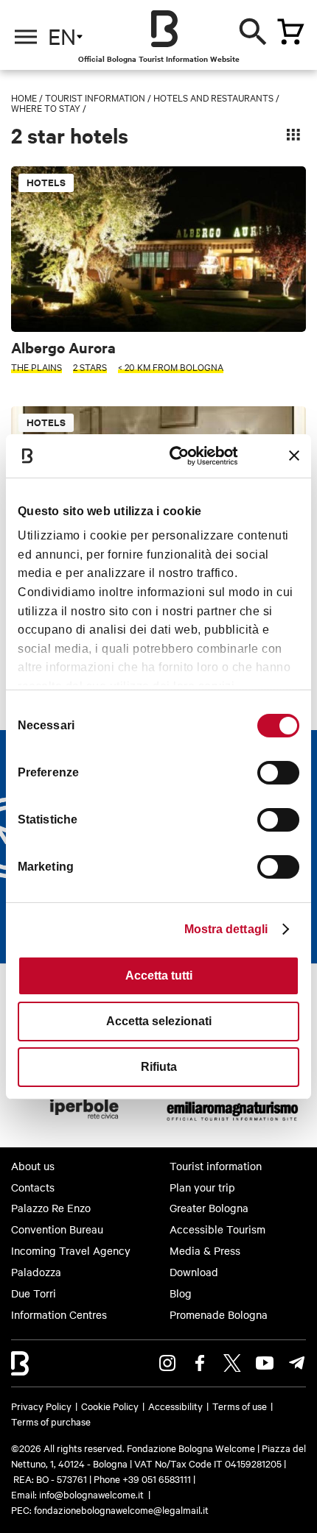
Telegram (297, 1363)
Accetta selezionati (159, 1021)
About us (33, 1165)
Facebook (200, 1363)
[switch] (278, 773)
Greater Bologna (209, 1207)
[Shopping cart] (290, 31)
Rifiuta (159, 1067)
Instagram (167, 1363)
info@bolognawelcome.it (91, 1494)
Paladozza (36, 1271)
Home (24, 97)
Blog (181, 1293)
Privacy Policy (41, 1405)
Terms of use (239, 1405)
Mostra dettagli (226, 929)
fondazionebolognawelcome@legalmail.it (121, 1509)
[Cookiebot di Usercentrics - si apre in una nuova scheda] (178, 455)
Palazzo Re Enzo (51, 1207)
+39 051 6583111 (157, 1478)
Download (194, 1271)
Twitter (232, 1363)
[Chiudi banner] (294, 455)
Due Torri (33, 1293)
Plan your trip (202, 1187)
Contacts (33, 1187)
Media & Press (205, 1250)
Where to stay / (48, 107)
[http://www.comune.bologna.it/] (84, 1123)
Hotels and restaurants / (216, 97)
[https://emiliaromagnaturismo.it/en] (232, 1123)
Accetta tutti (158, 975)
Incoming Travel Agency (70, 1250)
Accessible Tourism (217, 1229)
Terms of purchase (51, 1421)
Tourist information (95, 97)
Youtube (265, 1363)
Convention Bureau (57, 1229)
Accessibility (175, 1405)
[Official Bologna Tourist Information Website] (164, 28)
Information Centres (59, 1314)
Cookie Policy (110, 1405)
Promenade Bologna (219, 1314)
